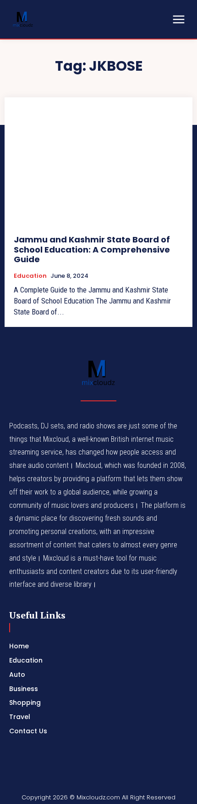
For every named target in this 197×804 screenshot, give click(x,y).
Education (30, 276)
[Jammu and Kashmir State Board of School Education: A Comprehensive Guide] (98, 166)
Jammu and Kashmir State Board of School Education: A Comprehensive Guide (92, 249)
